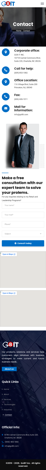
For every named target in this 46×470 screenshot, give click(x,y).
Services (7, 399)
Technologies (9, 404)
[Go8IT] (8, 3)
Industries (8, 409)
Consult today (24, 243)
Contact (8, 415)
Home (18, 31)
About (6, 394)
